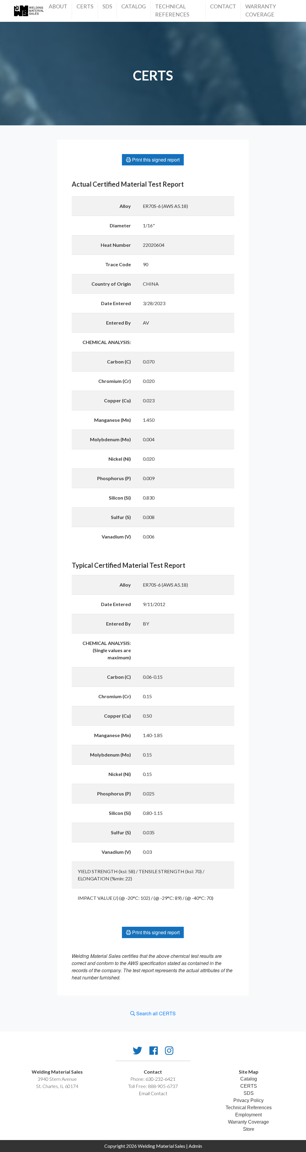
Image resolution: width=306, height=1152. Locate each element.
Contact (223, 6)
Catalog (133, 6)
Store (248, 1129)
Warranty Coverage (260, 10)
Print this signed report (155, 159)
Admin (195, 1146)
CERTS (84, 6)
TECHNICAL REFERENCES (172, 10)
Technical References (249, 1107)
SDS (107, 6)
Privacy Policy (248, 1100)
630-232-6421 (160, 1079)
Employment (248, 1114)
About (58, 6)
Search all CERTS (155, 1013)
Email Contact (153, 1093)
